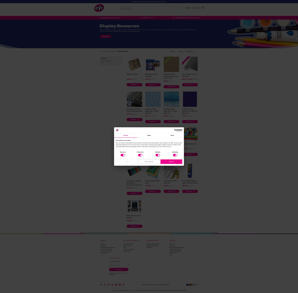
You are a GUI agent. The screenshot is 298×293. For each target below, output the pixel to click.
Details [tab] (149, 135)
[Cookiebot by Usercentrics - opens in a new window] (175, 130)
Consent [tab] (125, 135)
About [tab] (172, 135)
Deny (126, 161)
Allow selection (149, 161)
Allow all (171, 161)
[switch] (140, 155)
